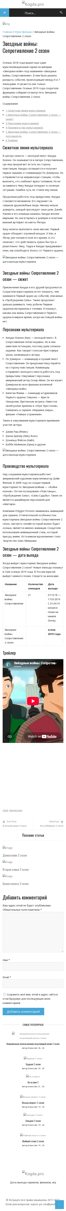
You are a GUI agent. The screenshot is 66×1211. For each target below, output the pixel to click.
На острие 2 (33, 1082)
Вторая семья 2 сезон (16, 869)
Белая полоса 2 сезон (16, 883)
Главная (7, 32)
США (5, 810)
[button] (4, 12)
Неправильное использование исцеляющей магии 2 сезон (33, 1044)
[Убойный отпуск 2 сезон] (33, 1136)
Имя (6, 960)
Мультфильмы (23, 32)
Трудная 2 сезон (33, 1064)
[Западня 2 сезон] (33, 1116)
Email (7, 977)
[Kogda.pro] (33, 4)
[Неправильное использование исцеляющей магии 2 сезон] (33, 1037)
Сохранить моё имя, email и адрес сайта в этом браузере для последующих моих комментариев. (30, 999)
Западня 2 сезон (33, 1121)
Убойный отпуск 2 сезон (33, 1141)
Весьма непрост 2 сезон (33, 1102)
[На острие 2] (33, 1077)
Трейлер (12, 140)
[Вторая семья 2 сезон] (7, 862)
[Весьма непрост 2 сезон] (33, 1098)
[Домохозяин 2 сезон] (7, 847)
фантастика (15, 810)
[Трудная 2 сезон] (33, 1059)
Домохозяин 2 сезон (15, 855)
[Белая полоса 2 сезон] (7, 876)
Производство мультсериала (24, 127)
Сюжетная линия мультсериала (25, 110)
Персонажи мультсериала (22, 123)
